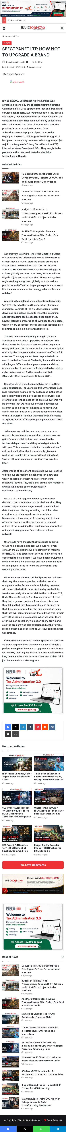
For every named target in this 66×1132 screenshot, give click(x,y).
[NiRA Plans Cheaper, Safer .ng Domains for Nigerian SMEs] (17, 762)
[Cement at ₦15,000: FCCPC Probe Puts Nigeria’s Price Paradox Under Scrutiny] (10, 195)
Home (7, 36)
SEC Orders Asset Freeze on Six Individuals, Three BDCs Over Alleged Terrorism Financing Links (16, 812)
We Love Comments (33, 864)
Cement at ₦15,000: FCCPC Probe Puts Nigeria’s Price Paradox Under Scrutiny (40, 195)
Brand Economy (54, 1120)
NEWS (16, 36)
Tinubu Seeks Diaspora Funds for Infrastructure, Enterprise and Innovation (48, 776)
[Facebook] (8, 727)
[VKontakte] (52, 727)
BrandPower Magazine (16, 62)
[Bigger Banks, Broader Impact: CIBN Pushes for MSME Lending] (49, 833)
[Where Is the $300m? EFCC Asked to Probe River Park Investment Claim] (49, 796)
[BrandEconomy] (33, 28)
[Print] (15, 734)
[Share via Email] (8, 734)
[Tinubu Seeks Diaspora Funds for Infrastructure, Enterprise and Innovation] (49, 762)
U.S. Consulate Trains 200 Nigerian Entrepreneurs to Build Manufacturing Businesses (40, 1102)
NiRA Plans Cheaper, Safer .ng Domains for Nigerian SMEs (16, 776)
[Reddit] (45, 727)
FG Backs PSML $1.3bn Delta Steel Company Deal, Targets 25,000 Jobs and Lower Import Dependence (42, 177)
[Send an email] (27, 62)
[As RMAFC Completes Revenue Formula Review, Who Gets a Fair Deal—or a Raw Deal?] (10, 235)
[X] (15, 727)
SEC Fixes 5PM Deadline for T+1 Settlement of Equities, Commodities (15, 847)
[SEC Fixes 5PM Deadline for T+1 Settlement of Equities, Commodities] (17, 833)
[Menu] (3, 29)
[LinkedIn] (23, 727)
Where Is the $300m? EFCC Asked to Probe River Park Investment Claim (49, 810)
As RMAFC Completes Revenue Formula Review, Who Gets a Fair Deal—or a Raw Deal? (39, 235)
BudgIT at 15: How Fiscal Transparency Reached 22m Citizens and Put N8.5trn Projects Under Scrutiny (42, 985)
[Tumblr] (30, 727)
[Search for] (62, 29)
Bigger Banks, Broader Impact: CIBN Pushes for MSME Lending (47, 847)
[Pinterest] (38, 727)
